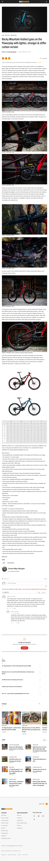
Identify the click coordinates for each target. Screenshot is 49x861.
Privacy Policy (9, 443)
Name (8, 432)
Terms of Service (17, 443)
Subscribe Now (24, 439)
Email (8, 426)
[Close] (43, 416)
